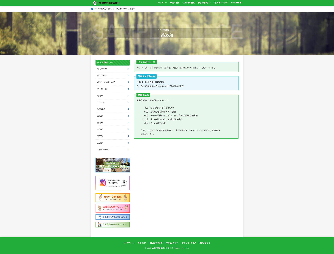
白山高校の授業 (188, 3)
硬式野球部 (102, 69)
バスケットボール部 (106, 82)
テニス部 (101, 102)
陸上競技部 (102, 75)
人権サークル (103, 150)
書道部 (100, 123)
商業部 (100, 136)
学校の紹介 (174, 3)
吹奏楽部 (101, 109)
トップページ (161, 3)
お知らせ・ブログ (221, 3)
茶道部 (100, 143)
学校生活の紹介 (204, 3)
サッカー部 (102, 89)
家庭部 (100, 129)
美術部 (100, 116)
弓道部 (100, 96)
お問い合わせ (236, 3)
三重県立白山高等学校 (160, 248)
